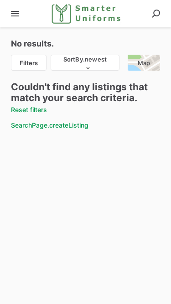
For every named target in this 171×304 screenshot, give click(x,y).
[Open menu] (15, 13)
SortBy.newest (85, 59)
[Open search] (156, 13)
